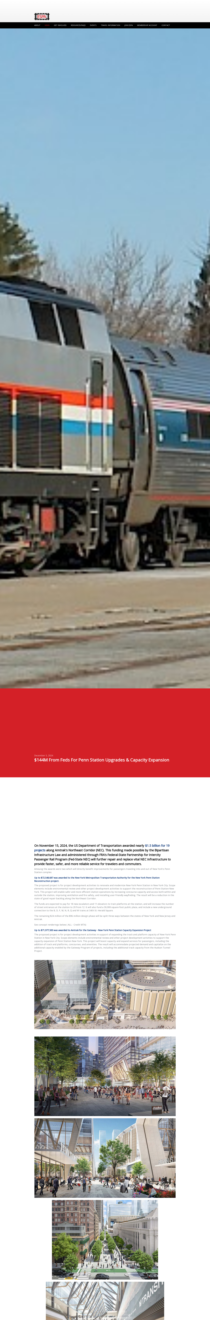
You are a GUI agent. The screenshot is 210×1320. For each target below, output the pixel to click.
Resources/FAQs (78, 25)
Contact (166, 25)
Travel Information (110, 25)
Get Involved (60, 25)
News (47, 25)
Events (93, 25)
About (37, 25)
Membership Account (147, 25)
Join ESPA (128, 25)
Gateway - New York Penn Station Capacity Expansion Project (119, 930)
